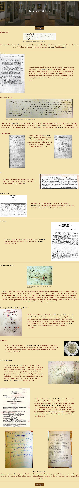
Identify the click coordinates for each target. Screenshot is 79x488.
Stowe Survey (3, 53)
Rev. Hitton (60, 127)
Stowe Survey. (46, 69)
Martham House (4, 193)
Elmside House (56, 405)
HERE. (64, 47)
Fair (1, 173)
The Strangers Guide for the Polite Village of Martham (14, 308)
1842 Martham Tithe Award (14, 365)
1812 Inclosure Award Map (7, 265)
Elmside (63, 412)
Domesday (21, 45)
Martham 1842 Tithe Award (12, 380)
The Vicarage (3, 221)
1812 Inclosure (37, 302)
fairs (14, 183)
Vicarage (42, 239)
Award (16, 295)
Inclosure (4, 291)
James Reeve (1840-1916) (32, 345)
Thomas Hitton (15, 123)
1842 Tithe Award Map (6, 360)
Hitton (43, 125)
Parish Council (11, 474)
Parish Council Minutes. (39, 472)
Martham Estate (57, 399)
